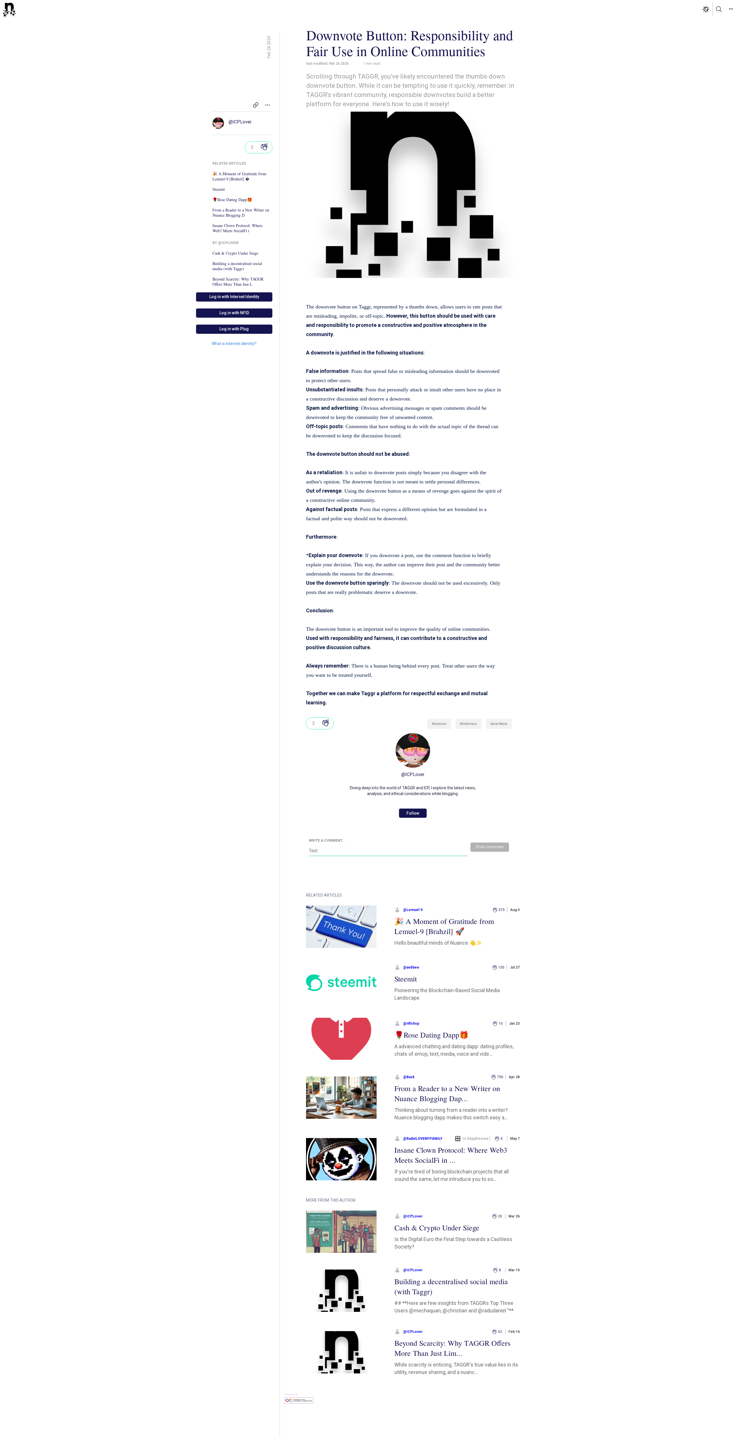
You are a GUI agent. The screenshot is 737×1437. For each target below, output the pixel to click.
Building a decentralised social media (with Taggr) (237, 266)
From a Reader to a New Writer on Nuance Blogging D (240, 212)
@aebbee (411, 967)
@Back (409, 1077)
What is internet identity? (234, 343)
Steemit (218, 189)
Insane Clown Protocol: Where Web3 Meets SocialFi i (237, 228)
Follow (413, 813)
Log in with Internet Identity (234, 296)
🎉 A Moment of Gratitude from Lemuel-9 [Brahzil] (239, 176)
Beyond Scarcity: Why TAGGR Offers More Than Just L (237, 282)
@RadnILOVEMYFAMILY (422, 1138)
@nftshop (411, 1023)
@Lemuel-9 (413, 910)
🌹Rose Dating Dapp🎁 (232, 199)
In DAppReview (476, 1139)
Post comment (490, 847)
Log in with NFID (234, 312)
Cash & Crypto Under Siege (235, 253)
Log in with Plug (234, 329)
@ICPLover (240, 122)
